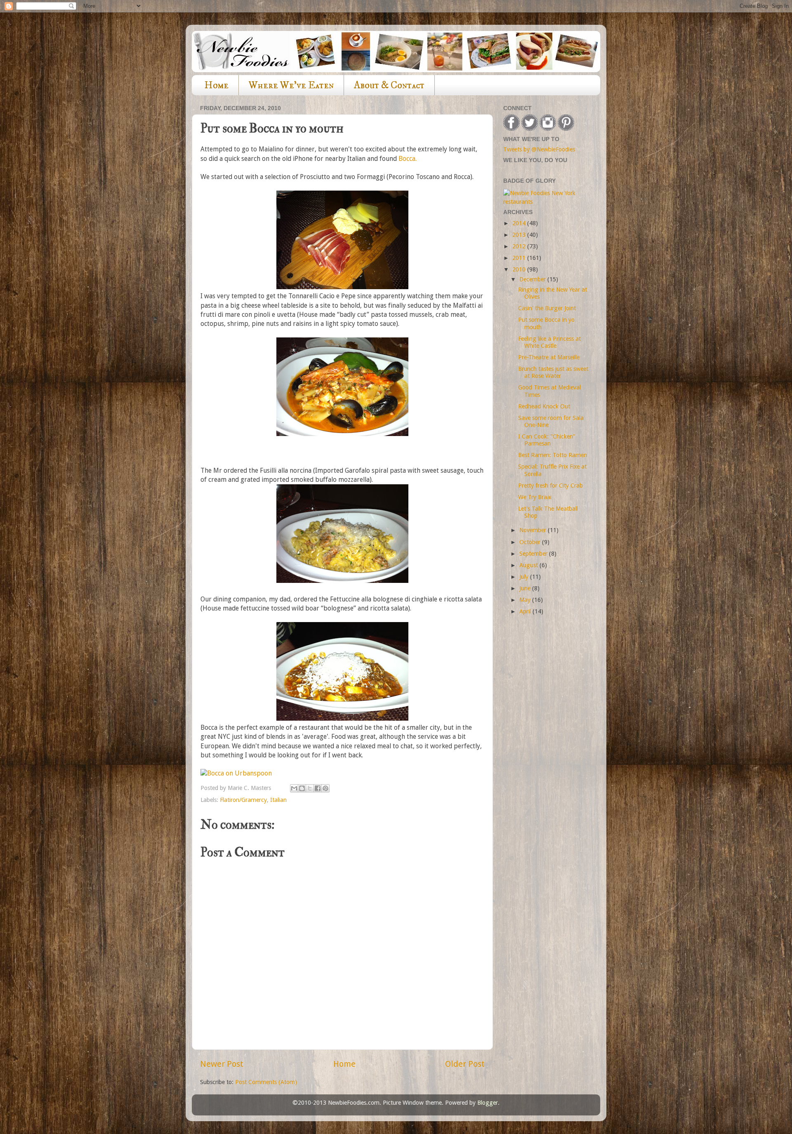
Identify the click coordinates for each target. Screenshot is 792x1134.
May (525, 599)
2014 (519, 223)
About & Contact (389, 85)
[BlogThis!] (302, 788)
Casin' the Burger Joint (547, 308)
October (530, 542)
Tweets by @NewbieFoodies (539, 149)
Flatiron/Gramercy (243, 800)
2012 (519, 246)
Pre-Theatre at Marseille (549, 357)
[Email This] (294, 788)
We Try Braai (535, 497)
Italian (278, 800)
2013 (519, 234)
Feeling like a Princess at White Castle (549, 342)
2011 (519, 258)
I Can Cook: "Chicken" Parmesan (546, 440)
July (524, 576)
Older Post (465, 1064)
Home (216, 85)
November (533, 530)
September (534, 553)
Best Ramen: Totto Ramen (552, 455)
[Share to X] (310, 788)
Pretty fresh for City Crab (550, 485)
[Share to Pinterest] (325, 788)
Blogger (487, 1102)
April (526, 611)
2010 (519, 269)
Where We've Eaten (291, 85)
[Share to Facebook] (318, 788)
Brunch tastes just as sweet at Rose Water (553, 372)
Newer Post (221, 1064)
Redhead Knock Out (544, 406)
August (529, 565)
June (525, 588)
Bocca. (407, 159)
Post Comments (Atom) (266, 1082)
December (533, 279)
